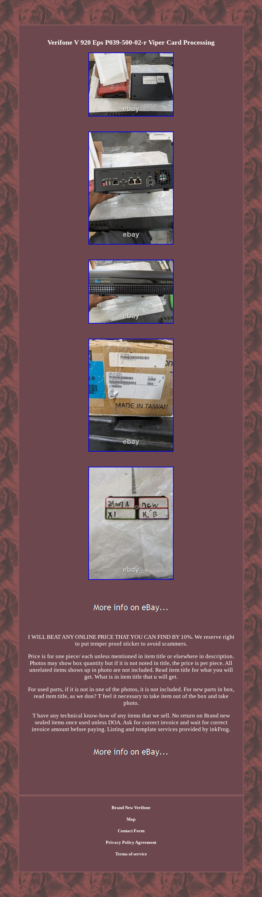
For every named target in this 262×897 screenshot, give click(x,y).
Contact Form (131, 830)
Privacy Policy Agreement (131, 842)
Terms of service (131, 853)
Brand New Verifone (131, 807)
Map (131, 819)
